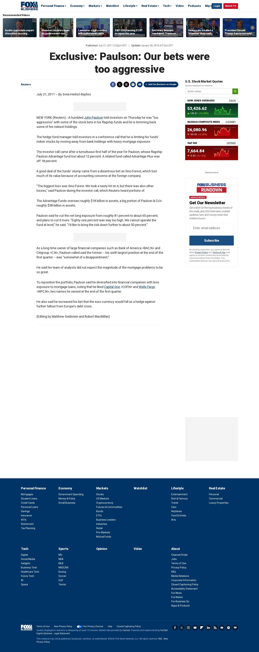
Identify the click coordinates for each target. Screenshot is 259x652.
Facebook (113, 84)
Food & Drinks (178, 515)
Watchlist (112, 6)
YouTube (195, 627)
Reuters (26, 84)
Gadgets (25, 563)
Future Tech (27, 576)
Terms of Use (219, 252)
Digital (24, 554)
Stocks (100, 494)
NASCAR (63, 567)
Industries (101, 524)
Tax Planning (28, 528)
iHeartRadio (235, 627)
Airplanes (176, 511)
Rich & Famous (179, 498)
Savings (25, 511)
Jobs (174, 559)
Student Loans (29, 498)
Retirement (27, 524)
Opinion (101, 549)
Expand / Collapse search (208, 6)
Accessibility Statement (184, 588)
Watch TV (230, 6)
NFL (60, 554)
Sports (63, 549)
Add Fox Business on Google (162, 84)
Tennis (62, 584)
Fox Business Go (180, 601)
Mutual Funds (103, 536)
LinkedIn (208, 627)
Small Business (66, 502)
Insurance (26, 515)
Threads (126, 84)
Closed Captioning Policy (184, 584)
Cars (173, 507)
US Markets (102, 498)
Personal (214, 494)
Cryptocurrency (104, 502)
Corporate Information (183, 580)
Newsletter (222, 627)
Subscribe (211, 240)
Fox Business (29, 5)
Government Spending (71, 494)
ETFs (99, 515)
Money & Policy (66, 498)
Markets (94, 6)
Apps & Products (180, 605)
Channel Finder (179, 554)
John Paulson (93, 117)
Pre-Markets (103, 532)
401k (23, 519)
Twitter (119, 84)
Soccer (62, 576)
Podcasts (194, 6)
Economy (76, 6)
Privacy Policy (201, 252)
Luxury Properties (219, 502)
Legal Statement (62, 633)
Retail (99, 528)
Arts (173, 519)
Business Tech (29, 567)
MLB (60, 563)
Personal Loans (29, 507)
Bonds (99, 511)
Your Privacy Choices (93, 626)
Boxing (62, 571)
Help (110, 626)
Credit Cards (28, 502)
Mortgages (27, 494)
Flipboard (202, 627)
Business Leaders (106, 519)
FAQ (173, 571)
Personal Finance (52, 6)
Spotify (228, 627)
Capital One (112, 287)
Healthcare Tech (30, 571)
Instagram (188, 627)
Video (180, 6)
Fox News (176, 593)
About (175, 549)
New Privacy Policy (63, 626)
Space (24, 584)
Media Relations (180, 576)
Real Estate (149, 6)
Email (140, 84)
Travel (174, 502)
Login (217, 6)
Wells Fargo (147, 287)
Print (133, 84)
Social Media (28, 559)
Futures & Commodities (109, 507)
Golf (60, 580)
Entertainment (179, 494)
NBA (60, 559)
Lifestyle (129, 6)
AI (22, 580)
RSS (215, 627)
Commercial (216, 498)
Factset (126, 630)
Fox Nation (177, 597)
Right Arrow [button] (252, 28)
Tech (166, 6)
